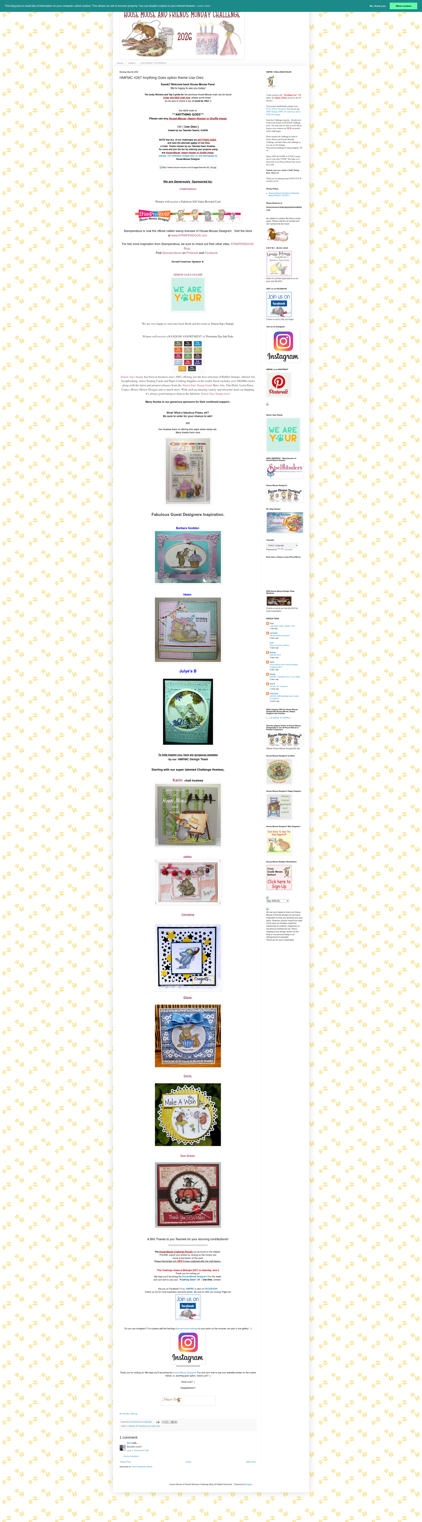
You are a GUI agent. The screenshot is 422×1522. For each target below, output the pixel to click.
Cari (272, 643)
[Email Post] (158, 1422)
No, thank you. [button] (378, 6)
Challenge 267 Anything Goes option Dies (143, 1426)
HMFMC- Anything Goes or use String (285, 677)
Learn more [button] (203, 5)
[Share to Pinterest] (175, 1422)
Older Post (251, 1462)
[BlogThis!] (166, 1422)
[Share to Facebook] (172, 1422)
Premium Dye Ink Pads (219, 336)
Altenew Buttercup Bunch (280, 636)
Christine (187, 914)
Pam (272, 623)
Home (120, 63)
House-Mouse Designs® (184, 1372)
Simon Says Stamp (222, 324)
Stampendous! (171, 253)
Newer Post (125, 1462)
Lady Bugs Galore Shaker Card (282, 626)
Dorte (188, 1076)
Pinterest (192, 253)
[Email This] (163, 1422)
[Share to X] (169, 1422)
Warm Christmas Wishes (280, 645)
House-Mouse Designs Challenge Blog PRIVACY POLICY (284, 194)
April (272, 662)
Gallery (132, 63)
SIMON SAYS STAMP (187, 274)
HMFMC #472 (275, 655)
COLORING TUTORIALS (153, 63)
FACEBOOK (211, 1288)
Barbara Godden (187, 528)
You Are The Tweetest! (279, 686)
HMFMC (190, 1288)
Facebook (211, 253)
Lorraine (274, 633)
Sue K (272, 684)
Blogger (248, 1484)
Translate (288, 549)
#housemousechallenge (186, 1328)
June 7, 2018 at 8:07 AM (138, 1450)
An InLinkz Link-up (128, 1413)
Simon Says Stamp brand (197, 385)
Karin (178, 780)
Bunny (273, 652)
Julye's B (187, 671)
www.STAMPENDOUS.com (189, 235)
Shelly (272, 674)
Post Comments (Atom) (142, 1467)
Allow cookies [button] (403, 6)
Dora (129, 1443)
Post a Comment (131, 1456)
